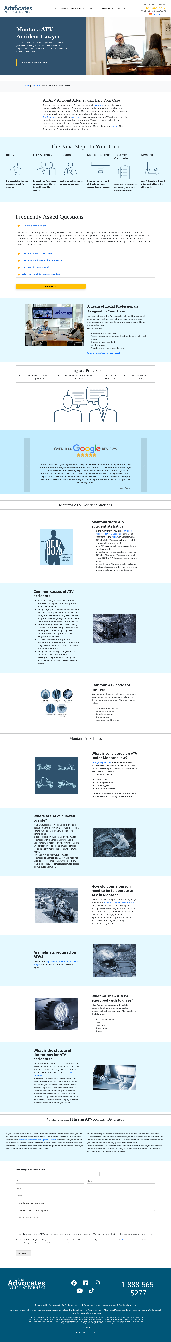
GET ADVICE (23, 1253)
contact (115, 126)
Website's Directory (85, 1332)
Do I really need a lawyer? (34, 225)
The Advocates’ (50, 117)
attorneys (76, 117)
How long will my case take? (35, 267)
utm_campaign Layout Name (30, 1169)
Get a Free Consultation (33, 62)
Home (26, 85)
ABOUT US (51, 8)
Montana (36, 85)
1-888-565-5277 (154, 8)
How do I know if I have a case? (37, 253)
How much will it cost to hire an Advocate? (42, 260)
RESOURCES (76, 8)
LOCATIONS (91, 8)
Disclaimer (85, 1327)
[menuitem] (154, 14)
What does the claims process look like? (41, 274)
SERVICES (106, 8)
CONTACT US (121, 8)
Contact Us (50, 286)
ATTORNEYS (63, 8)
